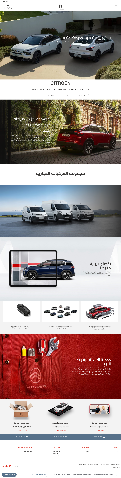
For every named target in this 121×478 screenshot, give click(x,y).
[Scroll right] (116, 475)
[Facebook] (10, 466)
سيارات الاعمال (85, 447)
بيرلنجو (87, 451)
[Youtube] (2, 466)
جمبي (88, 453)
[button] (40, 475)
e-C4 (117, 451)
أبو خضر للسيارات (56, 453)
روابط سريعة (57, 447)
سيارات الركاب (114, 447)
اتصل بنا (58, 455)
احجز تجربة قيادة (56, 451)
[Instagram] (6, 466)
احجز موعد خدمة (28, 451)
